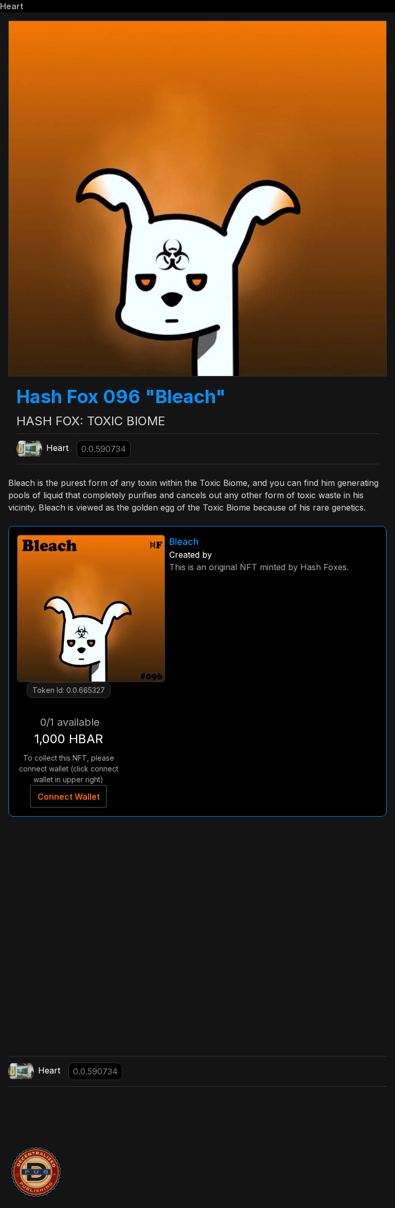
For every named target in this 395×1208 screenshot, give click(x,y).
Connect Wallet (69, 796)
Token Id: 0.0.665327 (68, 690)
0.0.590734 (103, 449)
